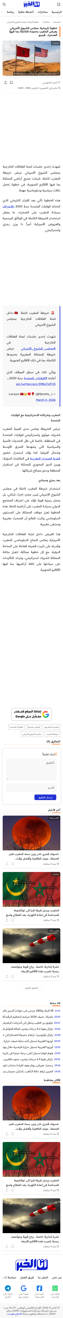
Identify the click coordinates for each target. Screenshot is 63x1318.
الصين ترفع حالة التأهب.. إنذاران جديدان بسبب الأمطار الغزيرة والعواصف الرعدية (28, 1071)
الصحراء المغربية (52, 727)
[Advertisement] (31, 130)
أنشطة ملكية (26, 12)
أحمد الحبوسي (50, 82)
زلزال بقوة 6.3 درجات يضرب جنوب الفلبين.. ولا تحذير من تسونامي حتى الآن (28, 1059)
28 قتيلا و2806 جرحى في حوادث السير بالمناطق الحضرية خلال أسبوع (28, 1010)
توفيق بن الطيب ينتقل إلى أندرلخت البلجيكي (28, 1022)
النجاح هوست (14, 1313)
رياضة (10, 12)
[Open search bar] (4, 4)
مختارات (43, 12)
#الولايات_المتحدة (35, 378)
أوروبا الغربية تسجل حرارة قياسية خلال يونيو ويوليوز (28, 1047)
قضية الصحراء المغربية (45, 458)
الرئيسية (57, 12)
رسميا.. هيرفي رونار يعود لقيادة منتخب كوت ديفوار (28, 1065)
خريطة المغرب (53, 734)
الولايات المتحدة (16, 727)
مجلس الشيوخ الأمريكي (32, 734)
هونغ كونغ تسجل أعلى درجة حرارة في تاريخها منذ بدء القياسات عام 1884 (28, 1053)
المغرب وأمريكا (34, 727)
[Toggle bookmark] (11, 82)
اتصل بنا (43, 1277)
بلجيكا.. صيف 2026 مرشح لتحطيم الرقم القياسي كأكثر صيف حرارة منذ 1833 (28, 1016)
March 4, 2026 (46, 400)
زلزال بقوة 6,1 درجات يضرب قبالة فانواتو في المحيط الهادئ (28, 1028)
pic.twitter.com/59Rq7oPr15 (36, 384)
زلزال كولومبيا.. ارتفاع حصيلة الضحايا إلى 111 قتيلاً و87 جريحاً (28, 1035)
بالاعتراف (8, 206)
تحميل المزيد (31, 987)
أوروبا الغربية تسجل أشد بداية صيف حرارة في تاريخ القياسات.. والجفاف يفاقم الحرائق (28, 1041)
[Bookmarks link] (59, 4)
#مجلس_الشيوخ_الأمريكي (38, 348)
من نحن (57, 1277)
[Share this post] (5, 82)
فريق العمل (27, 1277)
